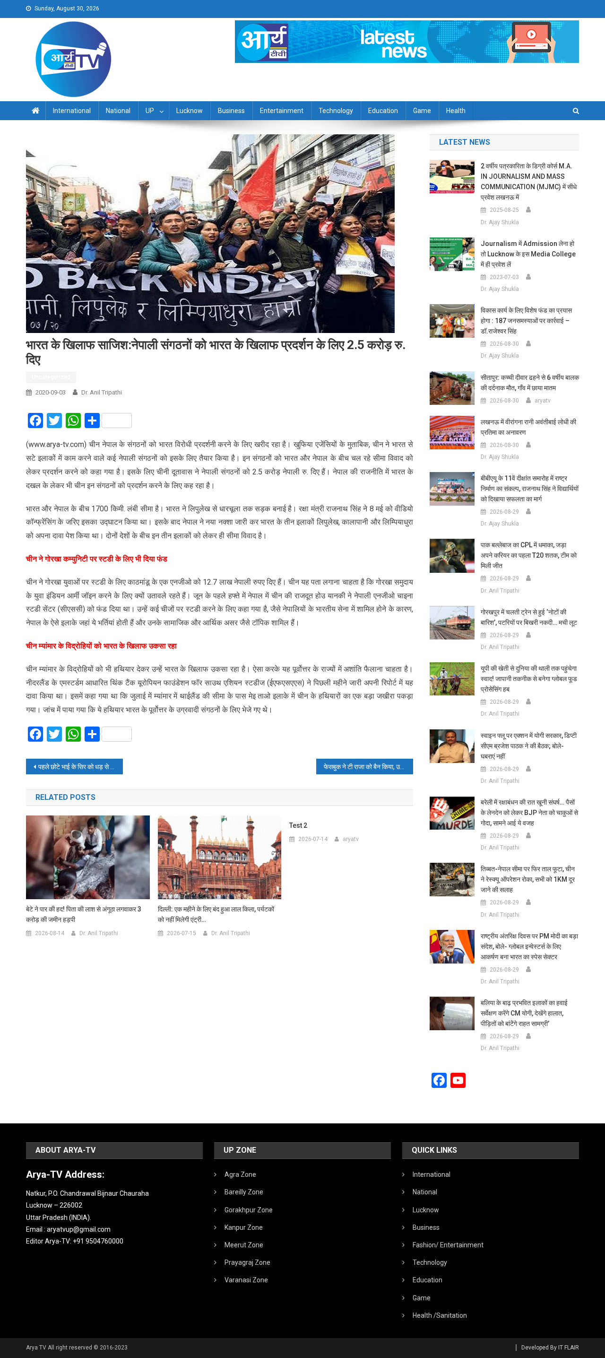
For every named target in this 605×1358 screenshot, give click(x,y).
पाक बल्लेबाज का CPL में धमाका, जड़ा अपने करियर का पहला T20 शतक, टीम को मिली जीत (529, 555)
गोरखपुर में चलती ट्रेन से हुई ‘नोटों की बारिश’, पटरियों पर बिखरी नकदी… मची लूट (529, 617)
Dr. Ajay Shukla (500, 222)
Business (231, 110)
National (118, 110)
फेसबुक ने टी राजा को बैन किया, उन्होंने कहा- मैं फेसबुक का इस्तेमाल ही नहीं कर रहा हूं (368, 767)
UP (150, 110)
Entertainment (281, 110)
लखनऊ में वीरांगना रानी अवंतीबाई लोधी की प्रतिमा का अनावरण (528, 427)
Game (422, 110)
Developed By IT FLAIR (550, 1347)
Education (383, 110)
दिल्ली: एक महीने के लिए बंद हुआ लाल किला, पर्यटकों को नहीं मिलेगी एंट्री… (216, 914)
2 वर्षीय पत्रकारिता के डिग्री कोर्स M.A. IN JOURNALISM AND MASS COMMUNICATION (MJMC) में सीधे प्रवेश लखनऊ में (529, 181)
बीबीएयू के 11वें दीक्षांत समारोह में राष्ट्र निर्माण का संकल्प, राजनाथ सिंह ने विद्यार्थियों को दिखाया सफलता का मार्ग (530, 488)
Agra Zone (240, 1174)
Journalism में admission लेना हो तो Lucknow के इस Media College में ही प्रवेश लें (528, 254)
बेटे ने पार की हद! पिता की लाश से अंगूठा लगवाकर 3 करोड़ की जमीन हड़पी (83, 914)
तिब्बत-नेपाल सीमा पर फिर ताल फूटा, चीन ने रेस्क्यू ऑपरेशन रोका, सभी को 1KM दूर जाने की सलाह (528, 879)
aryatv (351, 839)
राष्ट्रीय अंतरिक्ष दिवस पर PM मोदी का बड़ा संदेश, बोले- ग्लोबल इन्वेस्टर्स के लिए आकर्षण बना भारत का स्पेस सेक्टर (529, 946)
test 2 (298, 825)
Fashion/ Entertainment (448, 1245)
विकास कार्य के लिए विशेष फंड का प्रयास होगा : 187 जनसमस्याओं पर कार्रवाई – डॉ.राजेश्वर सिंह (526, 321)
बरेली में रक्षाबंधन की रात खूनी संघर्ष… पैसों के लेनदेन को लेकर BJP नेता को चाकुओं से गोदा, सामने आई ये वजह (529, 812)
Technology (336, 110)
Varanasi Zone (246, 1280)
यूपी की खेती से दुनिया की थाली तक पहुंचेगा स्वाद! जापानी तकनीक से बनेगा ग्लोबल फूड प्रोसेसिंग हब (529, 679)
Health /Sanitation (440, 1315)
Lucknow (189, 110)
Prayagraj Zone (247, 1262)
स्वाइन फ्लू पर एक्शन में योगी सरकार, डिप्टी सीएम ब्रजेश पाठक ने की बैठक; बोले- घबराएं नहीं (529, 746)
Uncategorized (51, 377)
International (72, 110)
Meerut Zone (244, 1245)
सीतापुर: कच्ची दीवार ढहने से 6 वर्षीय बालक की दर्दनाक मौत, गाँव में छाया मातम (530, 383)
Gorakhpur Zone (249, 1210)
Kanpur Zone (244, 1227)
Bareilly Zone (244, 1192)
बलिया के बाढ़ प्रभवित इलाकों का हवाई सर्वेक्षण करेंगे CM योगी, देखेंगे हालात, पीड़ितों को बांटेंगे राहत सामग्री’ (524, 1013)
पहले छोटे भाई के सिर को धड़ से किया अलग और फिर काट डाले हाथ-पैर (80, 767)
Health (456, 110)
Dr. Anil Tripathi (101, 392)
